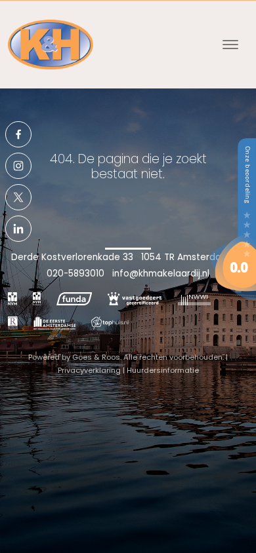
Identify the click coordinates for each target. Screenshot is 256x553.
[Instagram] (18, 166)
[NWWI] (194, 298)
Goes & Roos (96, 357)
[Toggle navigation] (230, 44)
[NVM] (12, 298)
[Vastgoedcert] (135, 298)
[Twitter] (18, 197)
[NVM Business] (37, 298)
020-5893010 (75, 273)
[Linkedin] (18, 229)
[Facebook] (18, 134)
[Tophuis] (110, 322)
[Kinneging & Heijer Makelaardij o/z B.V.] (233, 218)
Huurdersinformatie (163, 370)
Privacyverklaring (89, 370)
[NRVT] (13, 322)
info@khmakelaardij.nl (160, 273)
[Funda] (74, 298)
